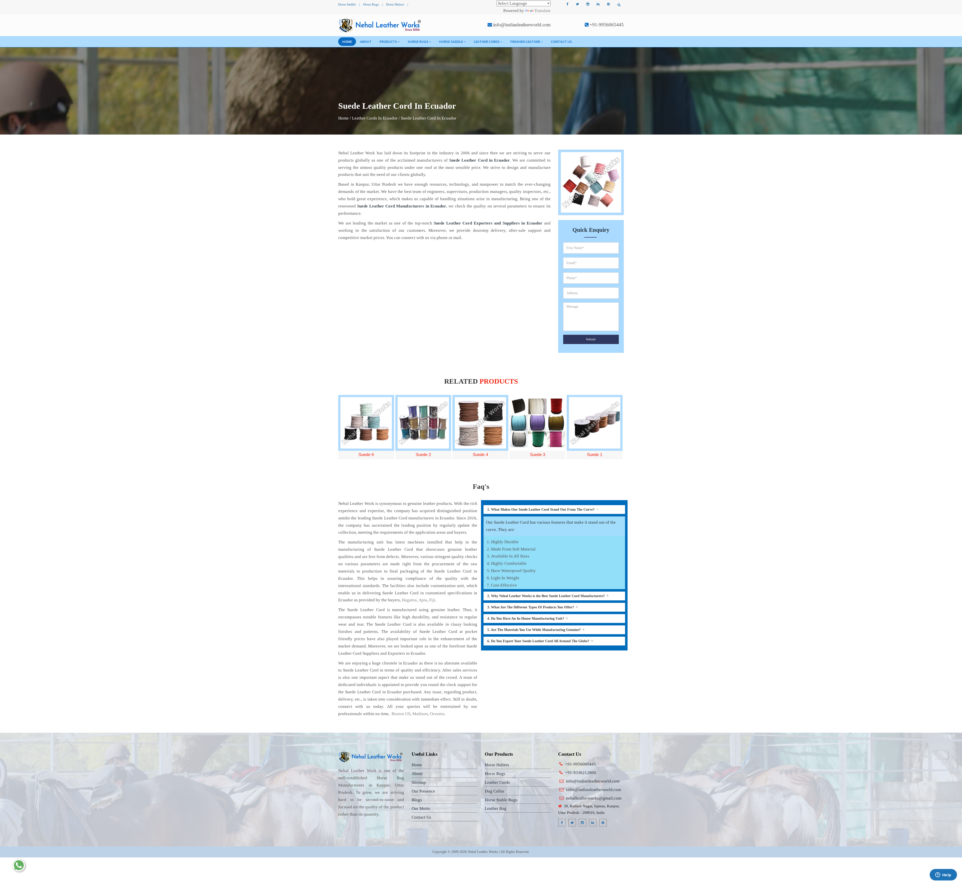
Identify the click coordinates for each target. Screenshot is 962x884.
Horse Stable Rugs (501, 800)
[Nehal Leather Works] (380, 25)
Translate (542, 10)
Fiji (432, 600)
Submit (591, 339)
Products (388, 41)
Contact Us (561, 41)
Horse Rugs (371, 4)
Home (347, 41)
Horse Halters (395, 4)
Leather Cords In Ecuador (375, 118)
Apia (423, 600)
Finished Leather (525, 41)
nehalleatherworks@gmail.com (593, 798)
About (366, 41)
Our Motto (421, 808)
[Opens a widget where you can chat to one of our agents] (943, 875)
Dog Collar (494, 791)
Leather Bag (495, 808)
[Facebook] (567, 4)
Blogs (417, 800)
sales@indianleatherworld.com (593, 789)
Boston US (400, 713)
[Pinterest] (608, 4)
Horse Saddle (347, 4)
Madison (420, 713)
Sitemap (419, 782)
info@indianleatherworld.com (522, 24)
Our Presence (423, 791)
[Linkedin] (598, 4)
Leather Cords (487, 41)
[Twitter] (577, 4)
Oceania (437, 713)
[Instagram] (587, 4)
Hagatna (409, 600)
